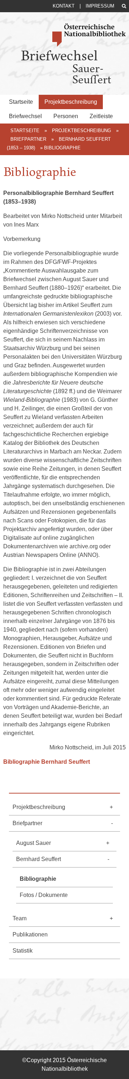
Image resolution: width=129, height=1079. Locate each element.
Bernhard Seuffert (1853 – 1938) (59, 143)
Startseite (21, 102)
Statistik (23, 951)
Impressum (100, 6)
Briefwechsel (25, 116)
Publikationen (30, 934)
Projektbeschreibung (70, 102)
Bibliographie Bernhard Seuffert (46, 762)
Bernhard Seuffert (38, 859)
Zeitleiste (101, 116)
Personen (65, 116)
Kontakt (64, 6)
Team (20, 918)
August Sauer (33, 843)
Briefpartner (28, 139)
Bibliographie (38, 879)
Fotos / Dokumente (44, 895)
